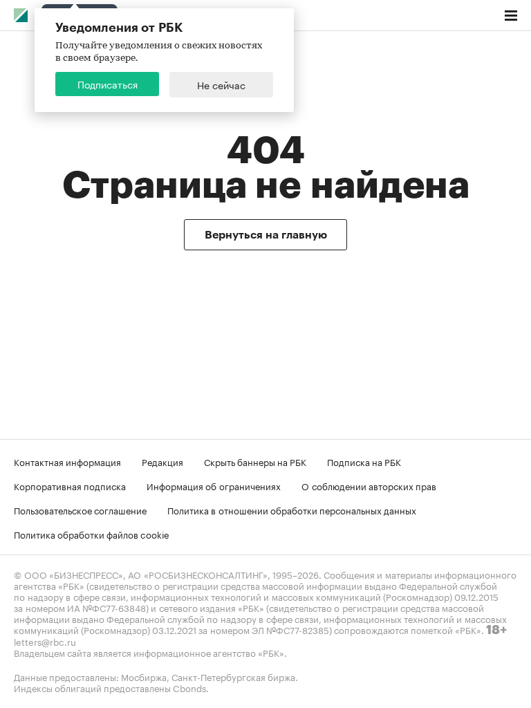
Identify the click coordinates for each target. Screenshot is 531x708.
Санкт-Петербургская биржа (233, 676)
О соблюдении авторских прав (368, 485)
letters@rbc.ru (45, 641)
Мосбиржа (144, 676)
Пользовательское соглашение (80, 509)
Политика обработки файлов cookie (91, 534)
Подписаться (107, 83)
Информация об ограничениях (214, 485)
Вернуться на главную (266, 235)
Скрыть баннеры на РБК (255, 461)
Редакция (162, 461)
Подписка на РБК (364, 461)
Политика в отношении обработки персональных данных (291, 509)
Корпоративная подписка (70, 485)
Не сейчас (221, 84)
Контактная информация (67, 461)
